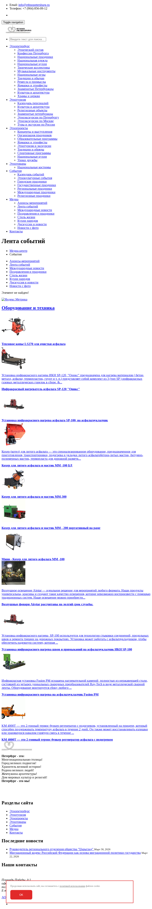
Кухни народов (27, 220)
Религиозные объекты (32, 110)
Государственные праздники (36, 185)
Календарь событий (30, 174)
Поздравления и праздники (35, 213)
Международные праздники (36, 192)
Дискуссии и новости (32, 224)
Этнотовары (18, 163)
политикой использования (72, 886)
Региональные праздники (34, 188)
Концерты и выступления (34, 131)
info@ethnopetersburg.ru (34, 5)
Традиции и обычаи (30, 78)
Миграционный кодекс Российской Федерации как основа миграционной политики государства (75, 852)
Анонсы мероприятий (32, 203)
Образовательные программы (37, 138)
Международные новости (34, 210)
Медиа (14, 199)
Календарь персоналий (32, 103)
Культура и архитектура (33, 92)
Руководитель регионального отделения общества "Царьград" (52, 849)
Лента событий (27, 206)
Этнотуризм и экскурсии (34, 146)
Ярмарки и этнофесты (32, 85)
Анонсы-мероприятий (25, 261)
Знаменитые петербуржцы (35, 114)
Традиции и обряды (30, 149)
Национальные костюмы (34, 167)
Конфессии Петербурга (33, 53)
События (16, 171)
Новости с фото (28, 227)
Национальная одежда (32, 60)
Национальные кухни (32, 64)
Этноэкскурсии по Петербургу (38, 117)
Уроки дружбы (27, 160)
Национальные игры (31, 74)
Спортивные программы (34, 153)
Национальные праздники (35, 57)
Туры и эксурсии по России (36, 124)
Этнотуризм (18, 99)
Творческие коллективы (33, 67)
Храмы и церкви (28, 96)
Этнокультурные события (34, 178)
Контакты (16, 231)
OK (21, 894)
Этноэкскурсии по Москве (35, 121)
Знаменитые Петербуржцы (35, 89)
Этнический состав (30, 49)
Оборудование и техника (28, 307)
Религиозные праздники (33, 195)
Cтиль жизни (26, 217)
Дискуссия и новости (24, 282)
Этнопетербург (20, 46)
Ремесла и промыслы (31, 81)
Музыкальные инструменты (36, 71)
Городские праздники (32, 181)
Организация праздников (34, 135)
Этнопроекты (19, 128)
